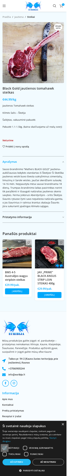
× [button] (62, 424)
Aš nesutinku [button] (48, 462)
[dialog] (33, 448)
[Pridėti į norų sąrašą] (29, 242)
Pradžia (7, 16)
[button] (17, 291)
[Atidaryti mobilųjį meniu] (4, 5)
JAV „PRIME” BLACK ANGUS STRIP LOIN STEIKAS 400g (47, 277)
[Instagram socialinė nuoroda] (14, 383)
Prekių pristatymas (13, 410)
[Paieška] (54, 5)
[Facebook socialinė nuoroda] (5, 383)
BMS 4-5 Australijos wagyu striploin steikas (16, 276)
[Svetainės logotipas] (33, 5)
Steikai (31, 16)
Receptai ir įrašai (11, 416)
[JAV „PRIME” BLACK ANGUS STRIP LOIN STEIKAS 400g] (49, 253)
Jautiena (19, 16)
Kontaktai (7, 404)
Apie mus (7, 399)
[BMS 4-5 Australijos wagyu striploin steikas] (17, 253)
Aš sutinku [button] (16, 462)
